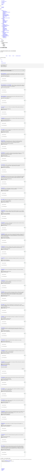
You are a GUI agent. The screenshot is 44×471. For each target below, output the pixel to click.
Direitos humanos (4, 13)
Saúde (3, 16)
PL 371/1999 (2, 129)
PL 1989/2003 (3, 350)
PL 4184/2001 (3, 222)
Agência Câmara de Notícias (6, 32)
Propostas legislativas (5, 26)
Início (2, 39)
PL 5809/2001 (3, 269)
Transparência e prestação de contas (5, 35)
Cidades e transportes (5, 11)
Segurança (4, 17)
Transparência (4, 36)
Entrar (1, 8)
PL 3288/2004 (3, 176)
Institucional (3, 18)
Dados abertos (4, 37)
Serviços (4, 19)
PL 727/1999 (2, 199)
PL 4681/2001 (3, 246)
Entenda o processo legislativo (6, 30)
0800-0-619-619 (6, 460)
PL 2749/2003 (3, 388)
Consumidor (4, 12)
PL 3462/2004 (3, 411)
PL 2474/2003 (3, 377)
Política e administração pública (6, 15)
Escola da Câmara (5, 21)
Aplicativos (3, 469)
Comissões (4, 27)
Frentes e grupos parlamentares (6, 25)
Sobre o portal (3, 468)
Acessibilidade (3, 2)
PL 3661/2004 (3, 423)
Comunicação (3, 31)
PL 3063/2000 (3, 210)
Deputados (3, 23)
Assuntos (2, 10)
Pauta (1, 61)
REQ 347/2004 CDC (4, 73)
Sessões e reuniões (5, 28)
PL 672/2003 (2, 304)
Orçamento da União (5, 29)
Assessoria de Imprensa (5, 34)
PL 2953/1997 (3, 188)
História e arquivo (4, 22)
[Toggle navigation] (0, 9)
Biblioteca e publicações (5, 20)
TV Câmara (4, 33)
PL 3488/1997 (3, 118)
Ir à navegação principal (4, 1)
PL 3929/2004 (3, 434)
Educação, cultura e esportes (6, 14)
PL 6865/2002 (3, 280)
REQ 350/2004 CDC (4, 96)
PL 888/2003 (2, 316)
